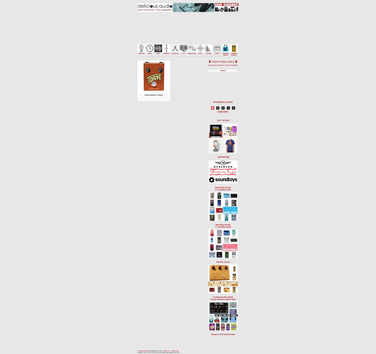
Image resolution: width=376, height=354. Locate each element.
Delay (150, 48)
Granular (217, 49)
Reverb (208, 49)
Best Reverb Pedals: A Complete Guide (223, 189)
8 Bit (183, 51)
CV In (217, 47)
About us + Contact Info (171, 351)
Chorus (191, 46)
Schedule (234, 50)
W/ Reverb (149, 52)
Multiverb (208, 47)
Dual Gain (158, 53)
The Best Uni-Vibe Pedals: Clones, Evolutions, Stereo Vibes (223, 298)
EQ (175, 48)
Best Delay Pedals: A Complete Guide (223, 226)
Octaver (200, 52)
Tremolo (191, 52)
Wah (175, 52)
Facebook (234, 52)
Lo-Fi (183, 49)
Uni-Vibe (192, 54)
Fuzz (158, 49)
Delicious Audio (144, 351)
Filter (175, 50)
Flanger (191, 48)
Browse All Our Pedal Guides (223, 334)
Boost (166, 48)
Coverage (234, 48)
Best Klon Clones (223, 262)
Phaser (191, 50)
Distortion (158, 47)
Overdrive (158, 51)
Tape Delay (150, 50)
